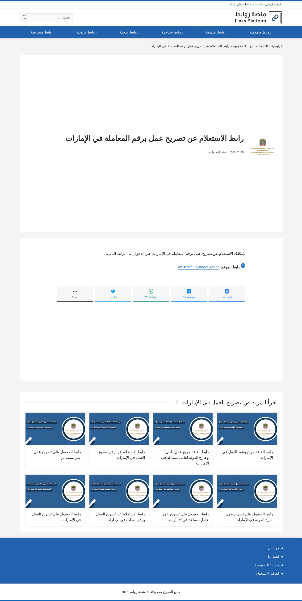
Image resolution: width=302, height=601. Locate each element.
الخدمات (262, 46)
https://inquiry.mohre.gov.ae (198, 267)
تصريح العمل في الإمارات (211, 402)
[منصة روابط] (258, 17)
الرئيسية (277, 46)
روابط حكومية (243, 46)
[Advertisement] (151, 94)
